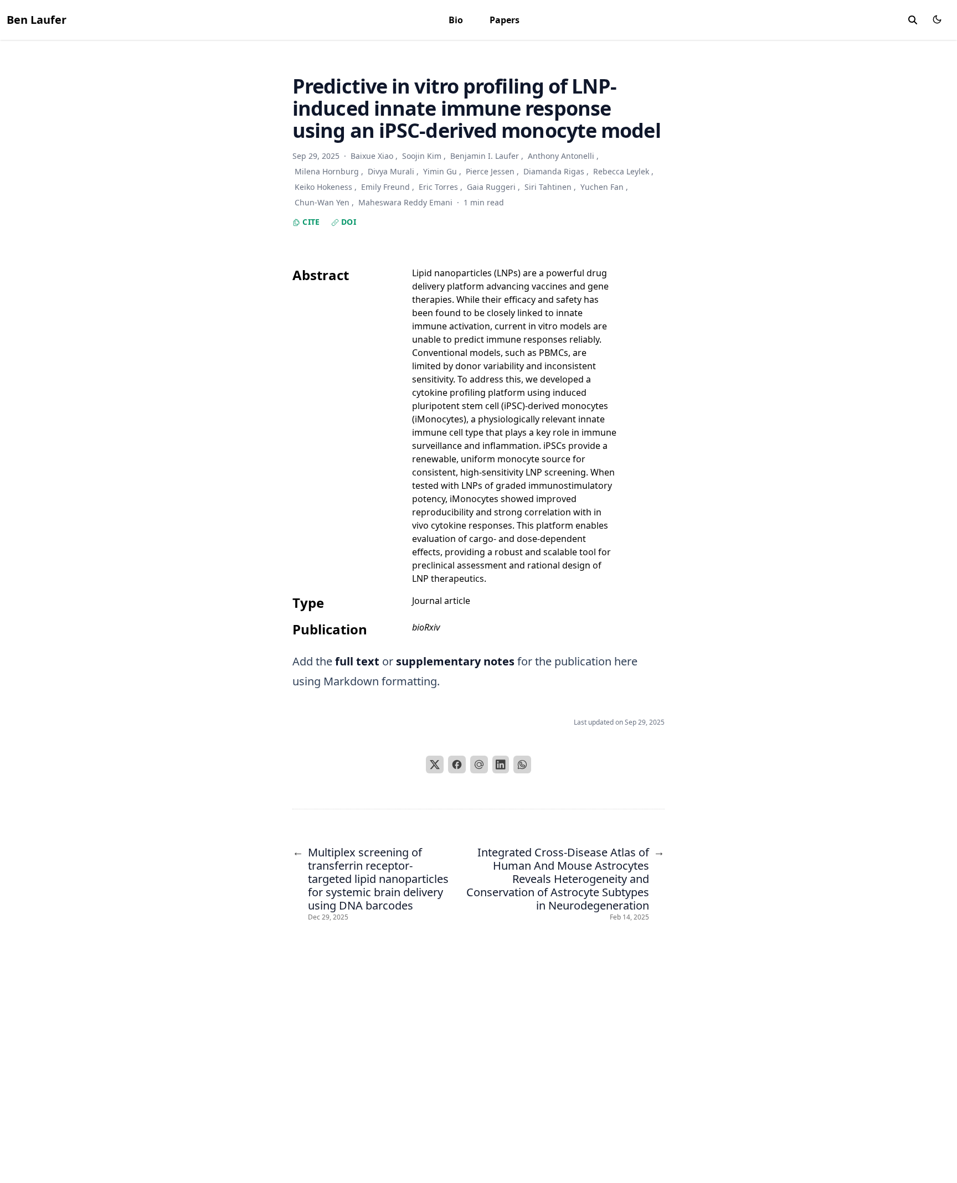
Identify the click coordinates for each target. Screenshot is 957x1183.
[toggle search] (913, 20)
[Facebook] (457, 764)
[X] (435, 764)
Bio (456, 20)
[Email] (479, 764)
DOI (347, 221)
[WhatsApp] (522, 764)
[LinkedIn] (500, 764)
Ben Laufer (36, 19)
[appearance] (937, 19)
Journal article (441, 601)
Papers (504, 20)
